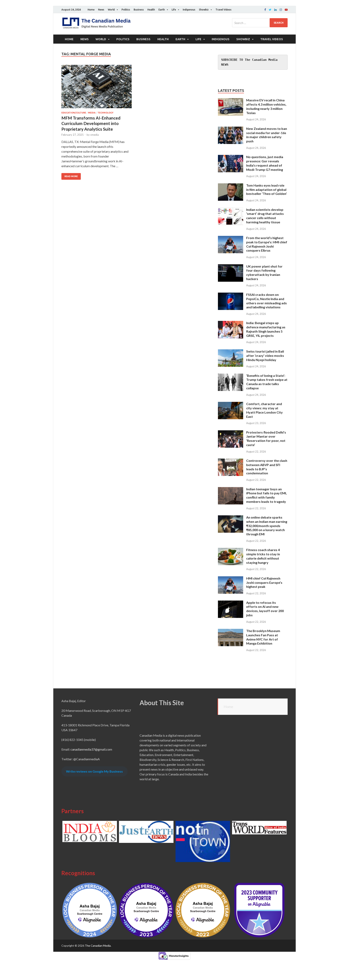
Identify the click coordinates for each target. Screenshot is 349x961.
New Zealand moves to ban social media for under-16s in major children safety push (266, 135)
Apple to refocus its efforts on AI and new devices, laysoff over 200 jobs (265, 609)
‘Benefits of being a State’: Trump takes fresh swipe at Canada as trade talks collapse (266, 382)
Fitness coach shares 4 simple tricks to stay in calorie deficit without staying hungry (263, 556)
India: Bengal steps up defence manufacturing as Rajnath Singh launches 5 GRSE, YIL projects (265, 329)
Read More (71, 176)
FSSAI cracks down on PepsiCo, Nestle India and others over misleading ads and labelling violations (266, 301)
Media (92, 112)
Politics (126, 9)
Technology (105, 112)
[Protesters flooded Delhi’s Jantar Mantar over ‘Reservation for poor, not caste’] (230, 433)
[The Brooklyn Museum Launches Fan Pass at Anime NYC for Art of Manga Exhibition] (230, 631)
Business (139, 9)
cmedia (94, 134)
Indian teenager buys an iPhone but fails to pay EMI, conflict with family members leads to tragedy (266, 495)
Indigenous (189, 9)
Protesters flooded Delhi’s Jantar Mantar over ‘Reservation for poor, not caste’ (266, 438)
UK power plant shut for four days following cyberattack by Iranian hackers (264, 272)
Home (91, 9)
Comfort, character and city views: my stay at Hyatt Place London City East (264, 410)
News (101, 9)
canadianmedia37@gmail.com (91, 749)
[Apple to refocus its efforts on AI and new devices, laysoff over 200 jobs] (230, 603)
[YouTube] (286, 10)
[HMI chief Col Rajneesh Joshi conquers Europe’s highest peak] (230, 579)
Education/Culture (73, 112)
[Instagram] (281, 10)
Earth (162, 9)
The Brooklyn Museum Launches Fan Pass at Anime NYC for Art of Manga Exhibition (263, 637)
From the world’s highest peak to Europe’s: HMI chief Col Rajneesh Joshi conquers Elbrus (266, 244)
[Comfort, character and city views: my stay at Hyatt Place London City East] (230, 404)
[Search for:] (260, 22)
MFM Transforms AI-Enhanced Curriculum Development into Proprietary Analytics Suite (90, 123)
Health (151, 9)
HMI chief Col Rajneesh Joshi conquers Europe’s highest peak (264, 582)
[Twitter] (270, 10)
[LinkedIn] (275, 10)
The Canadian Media (98, 945)
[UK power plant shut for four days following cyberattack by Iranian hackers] (230, 267)
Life (174, 9)
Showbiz (204, 9)
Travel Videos (223, 9)
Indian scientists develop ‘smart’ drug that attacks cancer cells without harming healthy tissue (265, 216)
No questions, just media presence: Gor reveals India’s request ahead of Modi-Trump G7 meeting (264, 163)
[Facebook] (265, 10)
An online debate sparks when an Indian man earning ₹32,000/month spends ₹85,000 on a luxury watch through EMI (266, 525)
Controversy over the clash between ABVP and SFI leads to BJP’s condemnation (266, 467)
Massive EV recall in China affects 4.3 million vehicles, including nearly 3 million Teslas (266, 106)
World (111, 9)
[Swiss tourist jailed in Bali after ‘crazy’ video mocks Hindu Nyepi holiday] (230, 352)
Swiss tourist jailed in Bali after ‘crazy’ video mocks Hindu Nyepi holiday (265, 355)
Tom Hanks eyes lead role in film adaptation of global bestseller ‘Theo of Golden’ (266, 189)
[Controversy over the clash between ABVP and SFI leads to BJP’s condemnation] (230, 461)
